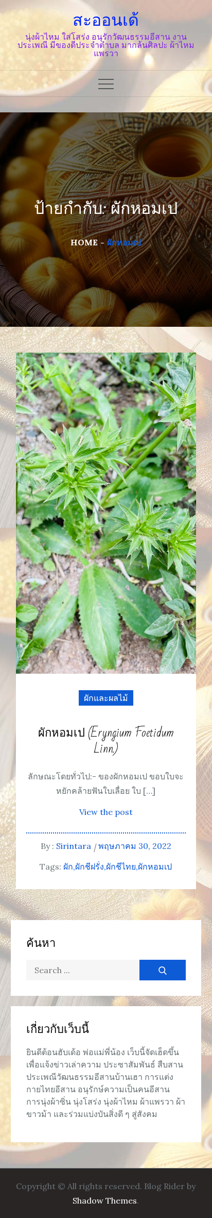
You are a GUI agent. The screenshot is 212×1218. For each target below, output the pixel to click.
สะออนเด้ (106, 20)
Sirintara (73, 846)
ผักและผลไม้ (106, 698)
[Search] (162, 970)
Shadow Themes (105, 1200)
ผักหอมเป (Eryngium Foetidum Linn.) (106, 741)
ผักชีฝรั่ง (89, 866)
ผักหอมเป (155, 866)
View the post (106, 812)
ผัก (68, 866)
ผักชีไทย (121, 866)
